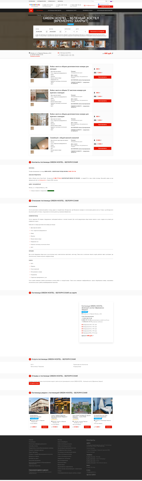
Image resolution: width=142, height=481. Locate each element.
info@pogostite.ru (90, 5)
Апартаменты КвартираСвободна (35, 416)
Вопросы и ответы (34, 456)
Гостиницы (40, 10)
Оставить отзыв (34, 383)
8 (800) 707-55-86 (48, 5)
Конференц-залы (87, 10)
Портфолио (32, 1)
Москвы (60, 439)
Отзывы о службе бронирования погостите (41, 454)
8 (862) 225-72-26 (91, 460)
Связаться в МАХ (103, 4)
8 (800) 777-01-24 (57, 178)
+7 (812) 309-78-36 (75, 5)
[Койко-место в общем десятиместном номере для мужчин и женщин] (39, 119)
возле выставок (62, 462)
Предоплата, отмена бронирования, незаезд (41, 448)
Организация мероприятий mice (67, 448)
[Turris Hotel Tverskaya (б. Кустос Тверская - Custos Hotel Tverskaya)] (81, 406)
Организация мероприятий (104, 10)
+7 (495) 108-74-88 (61, 5)
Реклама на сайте (33, 458)
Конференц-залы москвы (64, 450)
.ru (46, 180)
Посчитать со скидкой (97, 31)
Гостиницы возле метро (54, 10)
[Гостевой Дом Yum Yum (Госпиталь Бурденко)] (103, 406)
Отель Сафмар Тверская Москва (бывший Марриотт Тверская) (59, 417)
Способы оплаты (33, 446)
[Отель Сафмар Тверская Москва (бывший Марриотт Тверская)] (60, 406)
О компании (32, 442)
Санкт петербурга (62, 442)
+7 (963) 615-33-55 (66, 55)
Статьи (59, 471)
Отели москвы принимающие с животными (70, 468)
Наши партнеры (33, 452)
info (40, 180)
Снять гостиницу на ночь (64, 446)
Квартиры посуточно (34, 465)
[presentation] (34, 44)
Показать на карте (35, 56)
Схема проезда (91, 448)
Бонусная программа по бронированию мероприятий (40, 463)
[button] (51, 48)
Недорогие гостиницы (64, 458)
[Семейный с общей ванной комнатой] (39, 143)
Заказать (45, 426)
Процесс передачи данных (36, 450)
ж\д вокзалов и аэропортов (65, 466)
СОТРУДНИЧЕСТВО (41, 1)
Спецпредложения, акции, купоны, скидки (69, 473)
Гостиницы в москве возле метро (67, 452)
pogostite (43, 180)
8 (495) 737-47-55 (72, 171)
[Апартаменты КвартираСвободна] (39, 406)
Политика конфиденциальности (38, 444)
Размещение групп (71, 10)
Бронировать (102, 77)
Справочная (51, 1)
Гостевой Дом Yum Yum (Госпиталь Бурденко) (100, 416)
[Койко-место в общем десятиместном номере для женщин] (39, 72)
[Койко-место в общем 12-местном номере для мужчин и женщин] (39, 95)
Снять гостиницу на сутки (65, 444)
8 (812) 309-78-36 (91, 458)
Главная (31, 439)
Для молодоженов (63, 460)
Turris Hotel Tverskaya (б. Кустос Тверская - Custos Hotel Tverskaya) (82, 417)
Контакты (60, 1)
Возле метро (61, 464)
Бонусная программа (34, 460)
